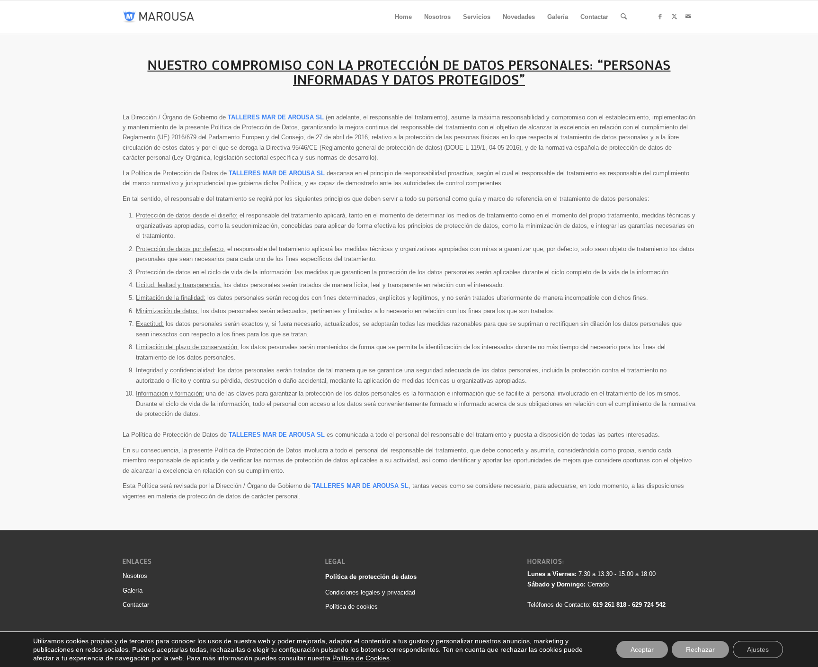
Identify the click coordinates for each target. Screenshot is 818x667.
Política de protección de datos (371, 576)
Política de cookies (351, 606)
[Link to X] (674, 16)
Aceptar (642, 649)
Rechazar (700, 649)
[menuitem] (403, 17)
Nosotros (135, 575)
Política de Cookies (361, 658)
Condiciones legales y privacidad (370, 592)
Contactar (136, 604)
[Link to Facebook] (660, 16)
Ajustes (758, 649)
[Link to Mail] (688, 16)
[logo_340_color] (159, 17)
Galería (132, 590)
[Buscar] (623, 17)
